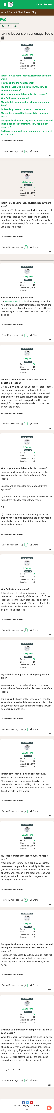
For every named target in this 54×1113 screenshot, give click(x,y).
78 (34, 60)
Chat (20, 12)
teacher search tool (15, 301)
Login (39, 4)
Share (35, 151)
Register (48, 4)
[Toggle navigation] (5, 4)
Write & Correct (9, 12)
